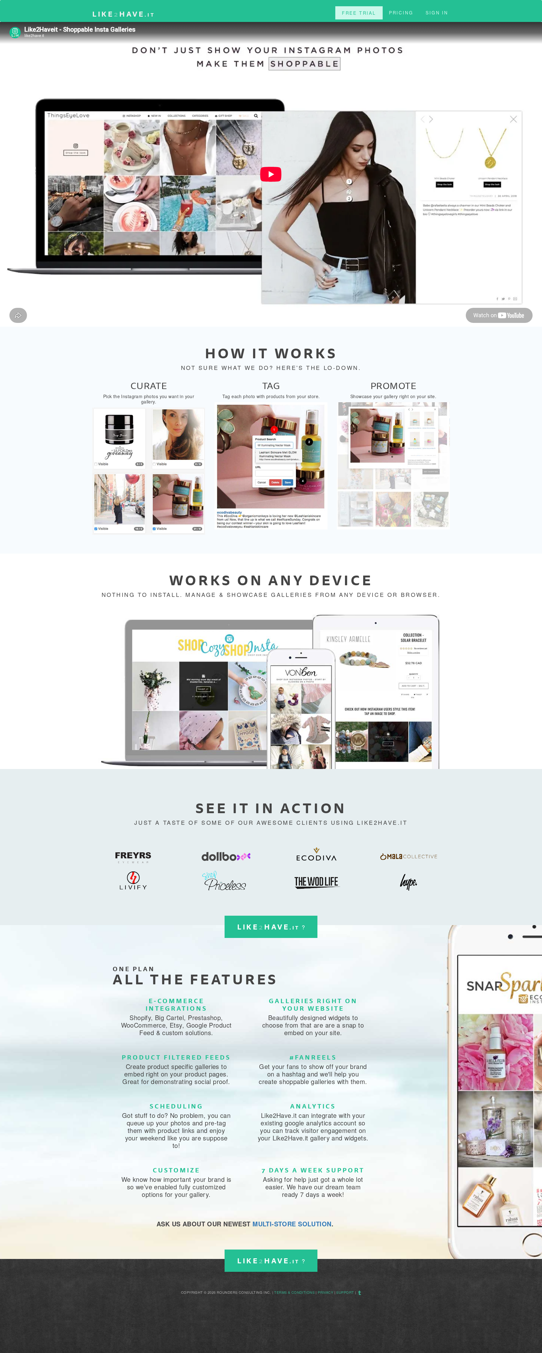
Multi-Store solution (291, 1223)
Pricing (401, 12)
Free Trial (359, 13)
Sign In (437, 12)
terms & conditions (294, 1292)
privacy (325, 1292)
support (345, 1292)
